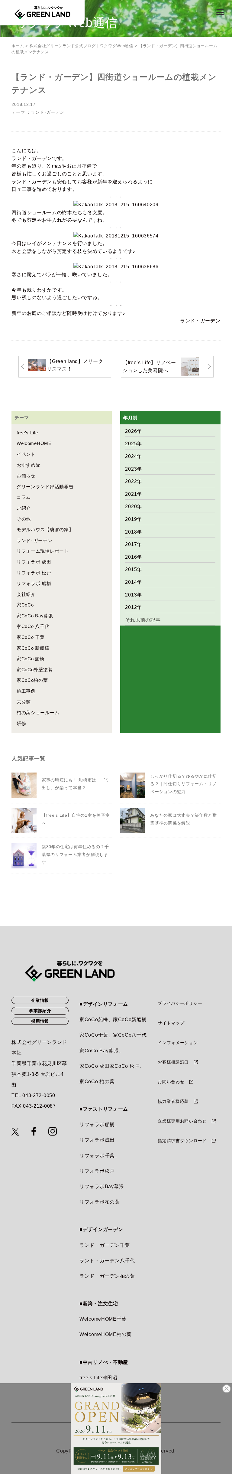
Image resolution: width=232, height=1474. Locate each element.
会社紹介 (26, 594)
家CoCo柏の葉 (32, 680)
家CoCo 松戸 (125, 1066)
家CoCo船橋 (93, 1019)
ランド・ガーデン (200, 320)
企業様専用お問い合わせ (182, 1121)
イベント (26, 454)
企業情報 (40, 1000)
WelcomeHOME (34, 443)
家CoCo (25, 604)
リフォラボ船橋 (97, 1124)
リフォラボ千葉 (97, 1155)
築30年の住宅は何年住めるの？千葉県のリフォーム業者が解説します (75, 854)
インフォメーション (178, 1042)
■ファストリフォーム (103, 1109)
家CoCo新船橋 (130, 1019)
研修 (21, 723)
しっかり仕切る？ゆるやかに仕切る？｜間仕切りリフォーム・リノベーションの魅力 (183, 784)
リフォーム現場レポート (43, 551)
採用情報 (40, 1021)
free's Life (27, 432)
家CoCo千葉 (93, 1035)
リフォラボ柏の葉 (99, 1201)
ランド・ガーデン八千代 (107, 1260)
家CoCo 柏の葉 (96, 1081)
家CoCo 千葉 (31, 637)
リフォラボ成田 (97, 1139)
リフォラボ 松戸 (34, 572)
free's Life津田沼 (98, 1377)
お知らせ (26, 475)
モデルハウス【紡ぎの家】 (45, 529)
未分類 (24, 701)
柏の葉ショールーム (38, 712)
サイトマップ (171, 1023)
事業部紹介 (40, 1010)
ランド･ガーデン (47, 112)
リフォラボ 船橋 (34, 583)
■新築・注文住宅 (98, 1303)
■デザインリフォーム (103, 1004)
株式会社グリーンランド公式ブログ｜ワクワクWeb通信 (81, 46)
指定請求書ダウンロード (182, 1140)
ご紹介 (24, 508)
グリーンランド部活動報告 (45, 486)
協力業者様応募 (173, 1101)
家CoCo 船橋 (31, 658)
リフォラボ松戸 (97, 1171)
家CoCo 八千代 (33, 626)
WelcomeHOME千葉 (103, 1319)
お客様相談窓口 (173, 1062)
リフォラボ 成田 (34, 561)
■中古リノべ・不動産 (103, 1362)
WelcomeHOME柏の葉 (105, 1334)
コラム (24, 497)
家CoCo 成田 (94, 1066)
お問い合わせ (171, 1081)
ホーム (17, 46)
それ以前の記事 (142, 620)
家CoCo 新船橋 (33, 648)
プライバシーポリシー (180, 1003)
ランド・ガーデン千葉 (104, 1245)
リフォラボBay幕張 (101, 1186)
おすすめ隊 (28, 465)
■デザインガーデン (101, 1229)
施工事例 (26, 691)
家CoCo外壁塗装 (35, 669)
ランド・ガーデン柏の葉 (107, 1276)
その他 (24, 518)
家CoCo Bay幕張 (35, 615)
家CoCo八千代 (130, 1035)
